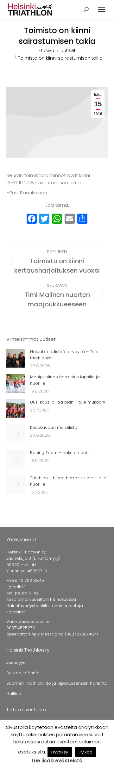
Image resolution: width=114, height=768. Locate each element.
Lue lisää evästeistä (57, 760)
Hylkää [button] (85, 752)
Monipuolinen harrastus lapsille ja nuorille (65, 380)
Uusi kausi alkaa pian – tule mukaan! (67, 402)
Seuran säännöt (23, 673)
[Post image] (15, 358)
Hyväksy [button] (59, 752)
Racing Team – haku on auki (59, 453)
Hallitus (13, 694)
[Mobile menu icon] (101, 9)
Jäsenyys (15, 662)
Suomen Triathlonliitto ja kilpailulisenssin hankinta (56, 683)
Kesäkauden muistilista (53, 427)
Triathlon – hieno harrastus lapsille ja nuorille (68, 481)
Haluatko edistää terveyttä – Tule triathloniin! (64, 355)
